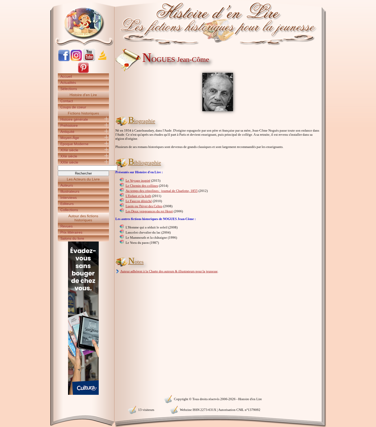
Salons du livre (72, 238)
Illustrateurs (69, 191)
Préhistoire (69, 125)
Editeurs (67, 204)
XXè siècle (68, 156)
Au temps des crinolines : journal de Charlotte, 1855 (162, 191)
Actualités (68, 82)
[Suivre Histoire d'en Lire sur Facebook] (64, 60)
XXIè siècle (69, 162)
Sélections (68, 89)
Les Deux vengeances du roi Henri (149, 211)
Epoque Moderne (74, 144)
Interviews (68, 197)
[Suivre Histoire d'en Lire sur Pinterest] (83, 72)
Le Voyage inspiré (138, 180)
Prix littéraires (71, 232)
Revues (66, 226)
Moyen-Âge (69, 138)
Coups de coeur (73, 107)
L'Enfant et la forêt (138, 196)
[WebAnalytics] (83, 398)
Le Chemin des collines (142, 186)
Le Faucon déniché (139, 201)
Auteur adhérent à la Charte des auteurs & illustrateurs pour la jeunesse (169, 271)
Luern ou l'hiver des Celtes (144, 206)
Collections (69, 210)
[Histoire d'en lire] (188, 23)
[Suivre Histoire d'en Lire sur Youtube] (89, 60)
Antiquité (67, 132)
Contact (66, 101)
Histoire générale (74, 119)
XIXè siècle (69, 150)
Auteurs (66, 185)
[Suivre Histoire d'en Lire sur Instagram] (76, 60)
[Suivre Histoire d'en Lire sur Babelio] (102, 60)
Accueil (66, 76)
